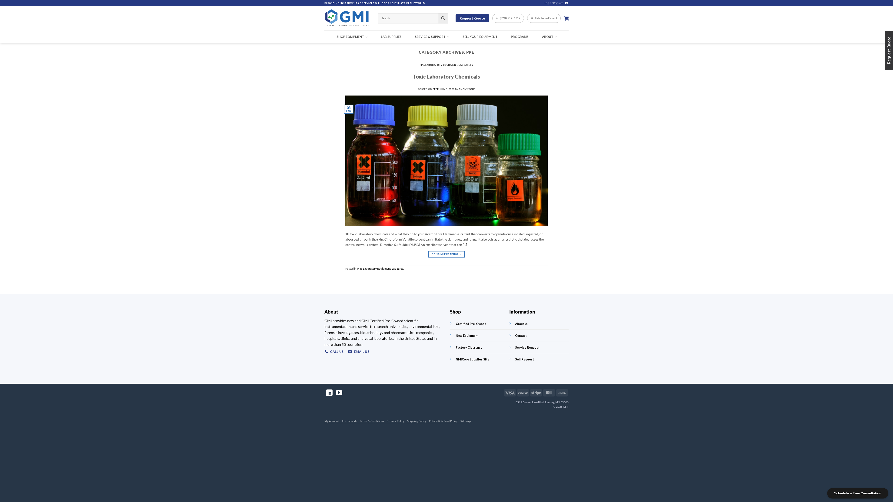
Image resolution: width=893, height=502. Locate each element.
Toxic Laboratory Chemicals (446, 76)
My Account (331, 421)
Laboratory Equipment (441, 64)
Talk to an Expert (546, 18)
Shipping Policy (416, 421)
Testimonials (349, 421)
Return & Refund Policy (443, 421)
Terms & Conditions (372, 421)
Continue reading (446, 254)
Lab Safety (466, 64)
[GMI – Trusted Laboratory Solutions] (347, 18)
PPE (422, 64)
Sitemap (465, 421)
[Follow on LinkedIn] (566, 3)
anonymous (467, 89)
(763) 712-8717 (510, 18)
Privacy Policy (396, 421)
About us (521, 324)
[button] (553, 3)
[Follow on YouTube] (339, 393)
